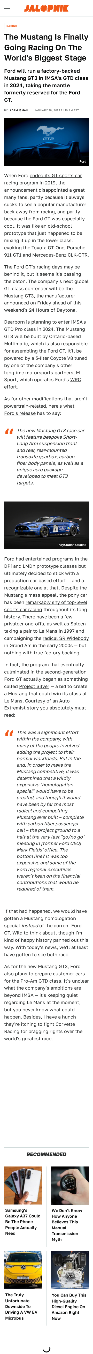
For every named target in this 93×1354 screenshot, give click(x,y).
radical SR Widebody (66, 638)
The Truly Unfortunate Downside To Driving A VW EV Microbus (21, 1306)
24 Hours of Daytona (52, 310)
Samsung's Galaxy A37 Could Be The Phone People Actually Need (23, 1222)
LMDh (29, 566)
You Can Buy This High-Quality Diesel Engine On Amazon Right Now (69, 1307)
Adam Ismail (19, 110)
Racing (11, 25)
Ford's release (20, 413)
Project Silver (34, 686)
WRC (75, 379)
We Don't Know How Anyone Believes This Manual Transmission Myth (67, 1225)
